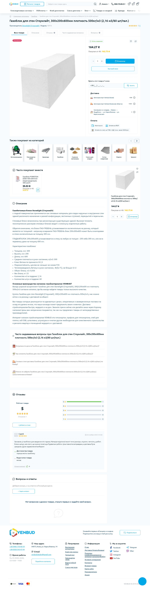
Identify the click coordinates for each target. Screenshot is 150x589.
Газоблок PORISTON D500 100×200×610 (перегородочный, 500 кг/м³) (30, 180)
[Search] (95, 4)
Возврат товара (90, 566)
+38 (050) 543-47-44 (17, 549)
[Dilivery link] (134, 98)
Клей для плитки (57, 11)
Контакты (131, 11)
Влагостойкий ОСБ (70, 563)
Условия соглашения (93, 560)
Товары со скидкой (104, 11)
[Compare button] (135, 41)
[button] (137, 141)
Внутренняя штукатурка (69, 548)
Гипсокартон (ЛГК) (70, 559)
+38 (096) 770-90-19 (17, 547)
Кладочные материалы (21, 16)
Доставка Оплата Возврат (94, 550)
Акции (87, 575)
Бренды (121, 11)
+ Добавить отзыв (24, 425)
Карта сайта (89, 569)
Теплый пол (69, 555)
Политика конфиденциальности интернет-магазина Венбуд (95, 555)
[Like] (27, 466)
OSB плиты (40, 11)
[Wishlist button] (131, 41)
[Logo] (14, 4)
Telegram (133, 547)
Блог (87, 11)
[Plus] (102, 61)
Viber (132, 551)
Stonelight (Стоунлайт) (30, 26)
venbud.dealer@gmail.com (41, 555)
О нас (87, 547)
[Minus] (93, 61)
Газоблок (34, 16)
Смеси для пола (73, 11)
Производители (91, 572)
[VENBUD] (42, 532)
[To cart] (38, 190)
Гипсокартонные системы (21, 11)
